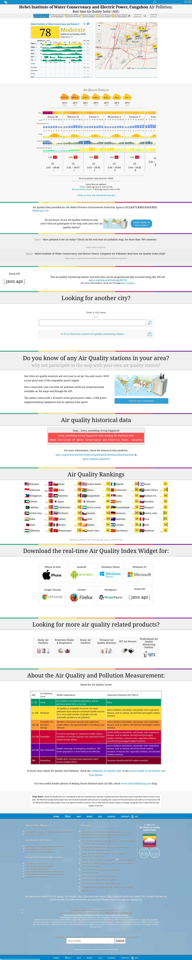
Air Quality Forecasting (36, 868)
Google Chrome (52, 589)
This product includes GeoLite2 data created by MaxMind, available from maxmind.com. (108, 841)
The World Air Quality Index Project (149, 828)
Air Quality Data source (36, 863)
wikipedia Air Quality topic (106, 770)
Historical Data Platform (36, 876)
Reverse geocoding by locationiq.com (98, 879)
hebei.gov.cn (40, 210)
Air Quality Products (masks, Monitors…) (44, 871)
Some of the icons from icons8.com (97, 875)
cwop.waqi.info (126, 859)
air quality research (38, 840)
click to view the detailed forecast (96, 195)
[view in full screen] (88, 23)
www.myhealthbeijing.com (136, 783)
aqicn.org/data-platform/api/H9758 (108, 280)
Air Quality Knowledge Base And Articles (44, 846)
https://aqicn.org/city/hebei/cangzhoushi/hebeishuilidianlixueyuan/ (96, 258)
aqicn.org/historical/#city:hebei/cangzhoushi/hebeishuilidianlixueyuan (95, 454)
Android (81, 566)
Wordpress (110, 589)
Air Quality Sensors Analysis (38, 851)
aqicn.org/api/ (127, 283)
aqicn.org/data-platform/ (96, 458)
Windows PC (139, 566)
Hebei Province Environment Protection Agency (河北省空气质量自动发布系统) (95, 912)
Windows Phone (110, 566)
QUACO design (88, 890)
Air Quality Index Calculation (39, 865)
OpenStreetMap (142, 68)
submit (120, 940)
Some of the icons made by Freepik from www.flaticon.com (100, 870)
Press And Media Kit (34, 834)
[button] (98, 56)
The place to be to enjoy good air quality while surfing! (107, 886)
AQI (65, 24)
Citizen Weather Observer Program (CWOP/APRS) (95, 910)
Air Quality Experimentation (38, 848)
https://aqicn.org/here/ (96, 247)
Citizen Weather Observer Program (97, 859)
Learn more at (141, 223)
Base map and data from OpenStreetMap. (100, 882)
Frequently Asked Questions (43, 857)
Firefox (81, 589)
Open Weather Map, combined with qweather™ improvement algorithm (103, 854)
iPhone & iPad (52, 566)
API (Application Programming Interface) (44, 873)
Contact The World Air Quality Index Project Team (48, 831)
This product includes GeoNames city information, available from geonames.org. (105, 847)
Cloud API (139, 588)
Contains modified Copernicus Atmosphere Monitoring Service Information (107, 864)
